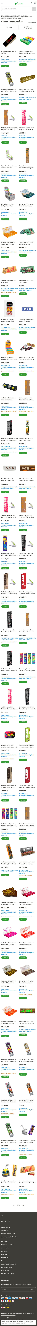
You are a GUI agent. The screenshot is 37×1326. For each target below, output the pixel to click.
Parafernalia (5, 1270)
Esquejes (4, 1261)
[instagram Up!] (2, 1221)
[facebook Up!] (5, 1221)
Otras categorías (22, 15)
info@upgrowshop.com (8, 1234)
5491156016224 (5, 1227)
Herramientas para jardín (8, 1264)
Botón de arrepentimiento (8, 1315)
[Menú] (2, 3)
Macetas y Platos (6, 1267)
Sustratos (4, 1251)
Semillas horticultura (7, 1274)
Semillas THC (5, 1258)
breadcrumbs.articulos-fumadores (10, 16)
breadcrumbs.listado (11, 15)
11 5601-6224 (5, 1230)
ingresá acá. (31, 1313)
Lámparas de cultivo (7, 1245)
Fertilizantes (5, 1248)
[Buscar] (34, 9)
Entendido (23, 1323)
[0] (35, 3)
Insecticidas (5, 1254)
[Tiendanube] (8, 1318)
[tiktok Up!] (9, 1221)
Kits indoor (4, 1241)
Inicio (2, 15)
